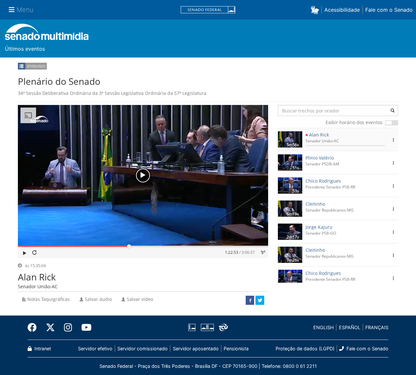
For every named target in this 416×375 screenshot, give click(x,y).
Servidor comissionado (142, 348)
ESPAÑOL (349, 327)
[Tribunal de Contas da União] (222, 327)
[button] (316, 9)
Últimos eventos (25, 48)
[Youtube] (84, 327)
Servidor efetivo (95, 348)
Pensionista (236, 348)
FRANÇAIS (376, 327)
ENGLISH (323, 327)
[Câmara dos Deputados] (193, 327)
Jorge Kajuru (319, 227)
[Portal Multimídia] (46, 34)
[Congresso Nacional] (207, 327)
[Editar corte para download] (263, 252)
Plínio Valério (320, 158)
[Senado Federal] (208, 10)
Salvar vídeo (139, 299)
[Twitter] (50, 327)
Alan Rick (319, 135)
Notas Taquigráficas (48, 299)
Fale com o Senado (389, 9)
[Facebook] (34, 327)
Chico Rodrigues (323, 181)
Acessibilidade (342, 9)
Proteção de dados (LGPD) (305, 348)
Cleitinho (315, 204)
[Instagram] (68, 327)
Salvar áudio (98, 299)
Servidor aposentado (196, 348)
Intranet (42, 348)
